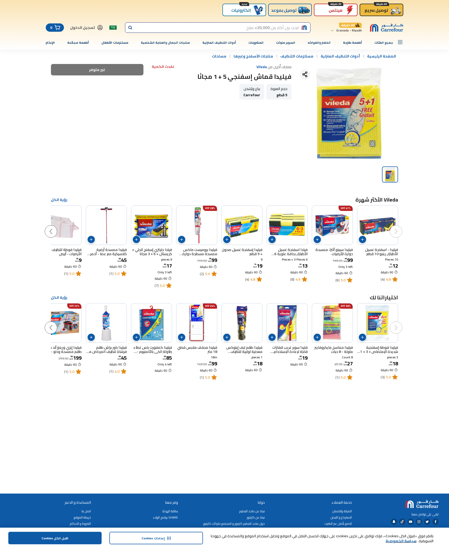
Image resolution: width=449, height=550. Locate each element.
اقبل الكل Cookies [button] (55, 538)
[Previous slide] (401, 226)
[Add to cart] (362, 239)
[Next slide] (56, 226)
